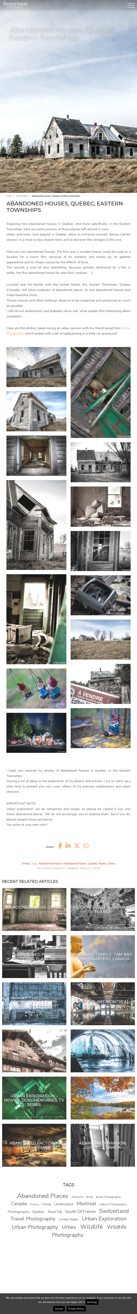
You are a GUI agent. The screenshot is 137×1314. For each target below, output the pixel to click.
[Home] (14, 4)
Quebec (93, 864)
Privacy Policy (76, 1308)
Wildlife (91, 1227)
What (26, 864)
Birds (89, 1197)
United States (68, 1219)
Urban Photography (35, 1227)
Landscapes (63, 1203)
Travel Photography (32, 1218)
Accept (59, 1308)
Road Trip (55, 1212)
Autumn (78, 1197)
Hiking (46, 1204)
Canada (19, 1203)
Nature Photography (113, 1204)
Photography (18, 1211)
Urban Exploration (104, 1218)
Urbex (111, 864)
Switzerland (114, 1211)
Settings (92, 1302)
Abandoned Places (75, 864)
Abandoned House (50, 864)
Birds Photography (108, 1197)
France (34, 1204)
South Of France (80, 1211)
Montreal (86, 1203)
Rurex (102, 864)
